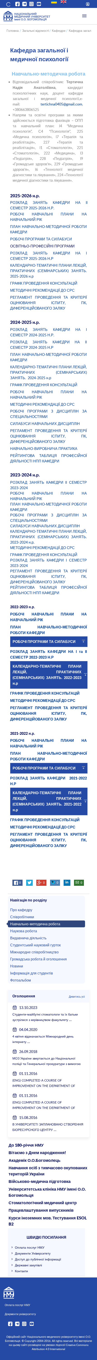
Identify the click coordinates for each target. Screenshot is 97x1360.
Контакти (21, 1271)
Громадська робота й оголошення (38, 959)
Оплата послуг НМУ (29, 1247)
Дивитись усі (77, 996)
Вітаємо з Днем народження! (37, 1153)
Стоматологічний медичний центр (43, 1203)
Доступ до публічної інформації (38, 1259)
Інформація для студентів (31, 973)
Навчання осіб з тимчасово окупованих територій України (48, 1171)
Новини (16, 966)
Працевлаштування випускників (41, 1211)
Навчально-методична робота (35, 923)
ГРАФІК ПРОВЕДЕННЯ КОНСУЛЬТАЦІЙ (44, 283)
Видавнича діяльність (28, 937)
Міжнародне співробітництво (34, 952)
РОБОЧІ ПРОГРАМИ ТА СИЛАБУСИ (41, 239)
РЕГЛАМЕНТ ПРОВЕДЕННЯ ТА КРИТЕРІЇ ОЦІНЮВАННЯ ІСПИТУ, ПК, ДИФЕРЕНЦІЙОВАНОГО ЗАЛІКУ (48, 303)
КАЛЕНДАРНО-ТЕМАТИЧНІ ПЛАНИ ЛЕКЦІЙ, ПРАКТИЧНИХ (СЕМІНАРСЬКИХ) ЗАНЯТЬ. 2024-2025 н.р (48, 372)
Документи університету (20, 1314)
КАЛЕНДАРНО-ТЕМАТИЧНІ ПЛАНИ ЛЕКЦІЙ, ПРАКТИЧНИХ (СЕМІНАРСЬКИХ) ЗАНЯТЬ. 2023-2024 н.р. (48, 537)
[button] (8, 4)
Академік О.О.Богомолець (34, 1161)
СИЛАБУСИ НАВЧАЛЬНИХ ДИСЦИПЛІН (45, 423)
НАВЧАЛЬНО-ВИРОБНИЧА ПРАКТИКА (43, 448)
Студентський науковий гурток (35, 944)
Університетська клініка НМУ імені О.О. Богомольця (47, 1192)
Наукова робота (23, 930)
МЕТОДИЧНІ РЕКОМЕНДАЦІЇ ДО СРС (42, 290)
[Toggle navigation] (84, 16)
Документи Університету (33, 1253)
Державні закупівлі (28, 1265)
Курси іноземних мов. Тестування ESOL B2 (47, 1221)
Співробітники (22, 916)
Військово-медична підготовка (40, 1182)
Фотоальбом (20, 980)
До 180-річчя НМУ (26, 1145)
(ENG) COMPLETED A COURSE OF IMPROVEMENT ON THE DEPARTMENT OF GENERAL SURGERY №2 (43, 1085)
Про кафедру (21, 909)
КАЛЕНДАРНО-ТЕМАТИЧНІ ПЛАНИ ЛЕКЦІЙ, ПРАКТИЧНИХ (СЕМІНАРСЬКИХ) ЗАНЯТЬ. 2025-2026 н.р (48, 271)
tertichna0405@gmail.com (61, 104)
